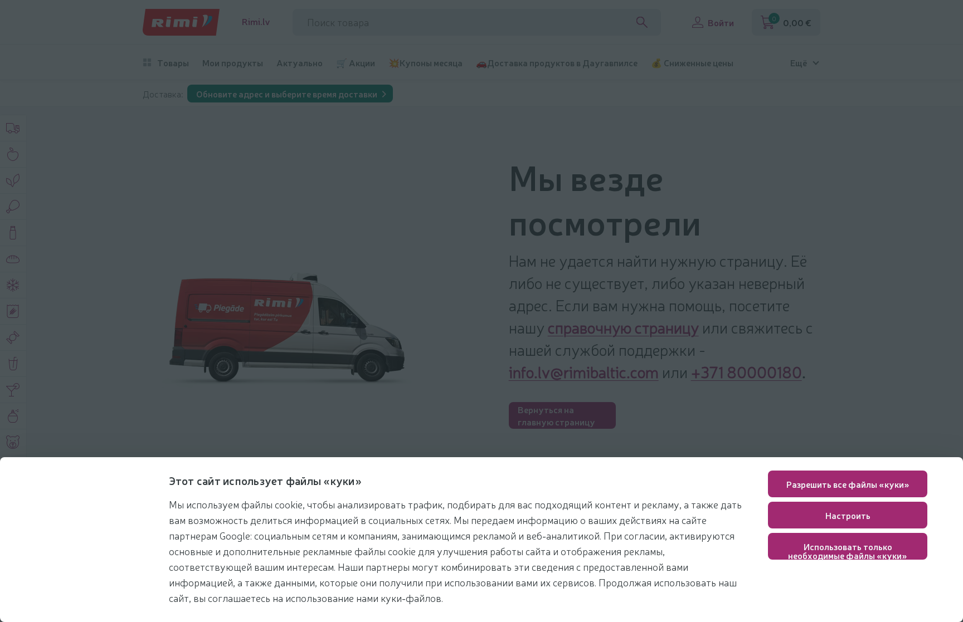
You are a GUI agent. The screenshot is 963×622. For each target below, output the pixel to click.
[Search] (642, 22)
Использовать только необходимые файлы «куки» (847, 550)
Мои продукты (232, 62)
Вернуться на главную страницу (556, 415)
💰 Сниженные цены (692, 62)
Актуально (299, 62)
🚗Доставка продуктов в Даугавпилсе (557, 62)
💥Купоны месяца (425, 62)
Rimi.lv (256, 21)
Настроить (847, 515)
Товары (173, 62)
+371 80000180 (746, 371)
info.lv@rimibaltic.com (584, 371)
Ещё (798, 62)
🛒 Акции (355, 62)
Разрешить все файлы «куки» (847, 484)
